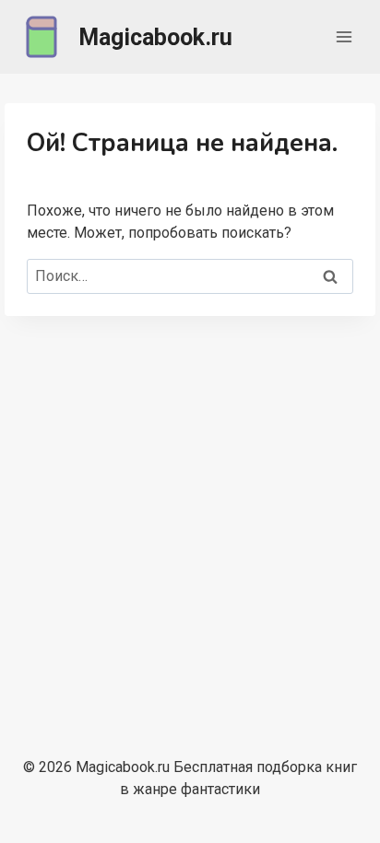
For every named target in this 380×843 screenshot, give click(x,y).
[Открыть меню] (344, 36)
